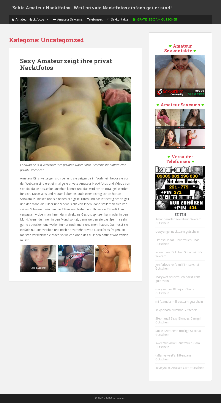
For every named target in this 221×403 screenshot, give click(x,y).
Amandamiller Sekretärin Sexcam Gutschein (178, 221)
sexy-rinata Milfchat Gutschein (176, 310)
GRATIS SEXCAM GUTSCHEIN (157, 19)
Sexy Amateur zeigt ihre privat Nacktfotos (66, 64)
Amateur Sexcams (70, 19)
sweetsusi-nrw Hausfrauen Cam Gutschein (177, 345)
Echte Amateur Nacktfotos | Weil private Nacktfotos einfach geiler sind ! (92, 7)
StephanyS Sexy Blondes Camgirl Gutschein (178, 320)
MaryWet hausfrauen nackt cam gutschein (177, 279)
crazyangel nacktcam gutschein (177, 231)
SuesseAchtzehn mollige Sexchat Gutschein (178, 333)
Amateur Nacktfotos (30, 19)
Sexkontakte (119, 19)
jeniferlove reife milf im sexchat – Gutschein (178, 266)
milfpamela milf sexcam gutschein (179, 301)
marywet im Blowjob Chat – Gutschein (174, 291)
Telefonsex (95, 19)
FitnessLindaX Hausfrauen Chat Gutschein (177, 242)
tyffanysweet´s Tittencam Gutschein (173, 357)
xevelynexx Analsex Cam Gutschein (179, 368)
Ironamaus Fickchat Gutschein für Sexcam (178, 254)
